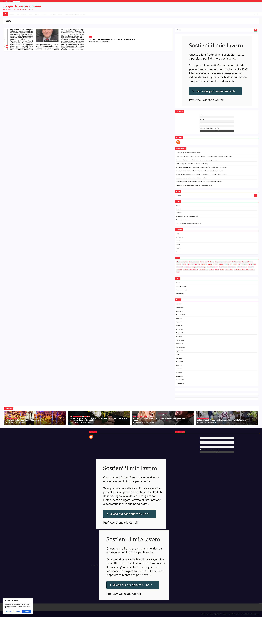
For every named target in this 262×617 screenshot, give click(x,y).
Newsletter (52, 14)
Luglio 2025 (179, 322)
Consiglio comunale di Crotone (245, 261)
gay (231, 264)
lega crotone (188, 267)
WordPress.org (180, 293)
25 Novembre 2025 (75, 422)
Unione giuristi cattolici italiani (241, 269)
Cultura (30, 14)
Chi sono (11, 14)
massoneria (251, 267)
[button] (254, 14)
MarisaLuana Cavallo (242, 267)
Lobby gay (221, 267)
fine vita (227, 264)
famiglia (221, 264)
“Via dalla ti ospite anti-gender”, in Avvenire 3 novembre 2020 (112, 39)
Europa (210, 264)
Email (201, 123)
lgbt (205, 267)
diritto (188, 264)
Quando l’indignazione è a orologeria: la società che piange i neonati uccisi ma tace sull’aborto (201, 174)
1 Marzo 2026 (10, 422)
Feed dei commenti (181, 290)
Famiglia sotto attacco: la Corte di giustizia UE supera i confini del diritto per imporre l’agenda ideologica (204, 156)
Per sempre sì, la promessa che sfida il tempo (188, 152)
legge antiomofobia (197, 267)
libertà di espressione (213, 267)
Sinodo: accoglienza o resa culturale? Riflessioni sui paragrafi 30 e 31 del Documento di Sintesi (201, 167)
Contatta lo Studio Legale (183, 219)
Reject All (18, 611)
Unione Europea (229, 269)
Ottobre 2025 (179, 311)
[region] (18, 606)
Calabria (197, 261)
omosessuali (202, 269)
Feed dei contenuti (181, 286)
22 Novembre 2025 (202, 422)
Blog (17, 14)
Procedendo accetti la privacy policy (210, 128)
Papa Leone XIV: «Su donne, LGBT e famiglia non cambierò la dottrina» (194, 185)
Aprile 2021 (179, 365)
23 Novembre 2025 (139, 422)
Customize (9, 611)
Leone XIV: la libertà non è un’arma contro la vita (188, 223)
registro (212, 269)
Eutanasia (215, 264)
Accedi (178, 283)
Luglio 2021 (179, 354)
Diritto (36, 14)
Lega (182, 267)
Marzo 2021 (179, 369)
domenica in (204, 264)
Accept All (26, 611)
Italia (178, 267)
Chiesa (212, 261)
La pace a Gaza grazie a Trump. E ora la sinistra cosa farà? (191, 178)
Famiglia (178, 248)
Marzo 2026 (179, 304)
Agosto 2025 (179, 318)
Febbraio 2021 (179, 372)
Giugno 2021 (179, 358)
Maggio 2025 (179, 329)
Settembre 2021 (180, 347)
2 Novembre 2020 (94, 41)
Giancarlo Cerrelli (105, 41)
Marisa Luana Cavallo (231, 267)
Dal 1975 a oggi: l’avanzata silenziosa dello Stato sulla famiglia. (192, 163)
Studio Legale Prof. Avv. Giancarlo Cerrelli (75, 14)
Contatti (60, 14)
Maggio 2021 (179, 361)
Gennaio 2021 (179, 376)
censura (202, 261)
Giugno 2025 (179, 325)
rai (207, 269)
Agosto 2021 (179, 351)
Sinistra (222, 269)
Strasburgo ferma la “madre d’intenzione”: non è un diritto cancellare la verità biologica (199, 170)
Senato (217, 269)
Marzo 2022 (179, 336)
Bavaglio (191, 261)
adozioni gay (185, 261)
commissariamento (219, 261)
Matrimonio (179, 269)
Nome (201, 115)
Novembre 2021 (180, 340)
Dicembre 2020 (180, 379)
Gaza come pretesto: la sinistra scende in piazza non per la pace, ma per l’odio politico (199, 181)
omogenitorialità (194, 269)
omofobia (186, 269)
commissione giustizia (231, 261)
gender (235, 264)
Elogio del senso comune (22, 6)
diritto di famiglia (196, 264)
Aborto (178, 261)
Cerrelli (207, 261)
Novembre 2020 (180, 383)
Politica (23, 14)
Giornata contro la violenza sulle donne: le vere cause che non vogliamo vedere (197, 160)
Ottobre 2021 (179, 343)
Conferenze (44, 14)
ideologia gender (252, 264)
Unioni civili (252, 269)
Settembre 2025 (180, 315)
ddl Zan (184, 264)
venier (178, 272)
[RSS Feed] (178, 142)
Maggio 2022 (179, 333)
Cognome (202, 119)
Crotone (179, 264)
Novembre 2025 (180, 307)
